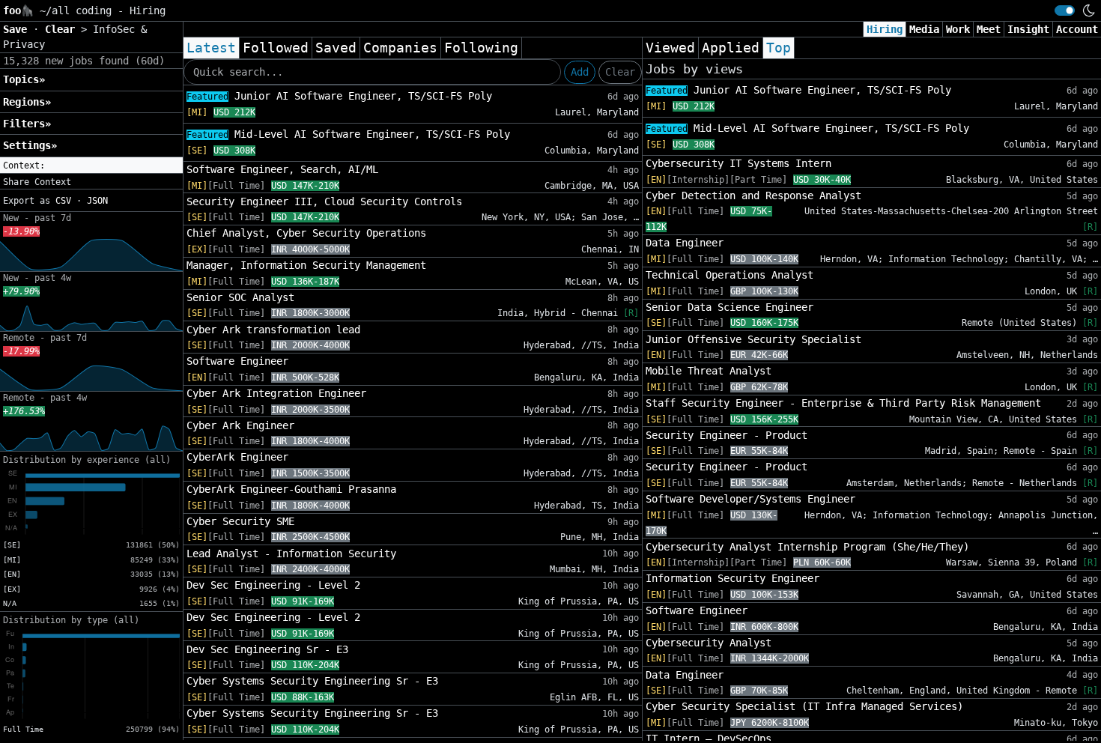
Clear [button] (63, 29)
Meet (989, 29)
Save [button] (18, 29)
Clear (620, 72)
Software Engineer (237, 361)
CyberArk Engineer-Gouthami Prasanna (291, 489)
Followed (276, 47)
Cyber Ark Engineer (240, 425)
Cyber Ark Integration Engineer (276, 393)
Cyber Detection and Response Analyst (753, 195)
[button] (91, 165)
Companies (400, 47)
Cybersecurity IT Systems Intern (738, 163)
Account (1077, 29)
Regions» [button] (27, 102)
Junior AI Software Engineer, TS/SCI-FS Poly (339, 96)
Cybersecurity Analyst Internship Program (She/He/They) (807, 547)
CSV (63, 200)
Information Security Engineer (732, 578)
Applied (730, 47)
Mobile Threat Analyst (708, 371)
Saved (336, 47)
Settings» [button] (30, 145)
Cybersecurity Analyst (708, 643)
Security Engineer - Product (726, 435)
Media (924, 29)
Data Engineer (685, 243)
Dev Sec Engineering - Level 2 (273, 585)
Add (580, 72)
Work (958, 29)
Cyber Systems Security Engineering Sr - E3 (312, 681)
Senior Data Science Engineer (729, 307)
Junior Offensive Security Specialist (753, 339)
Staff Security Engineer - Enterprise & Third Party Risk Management (843, 403)
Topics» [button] (24, 79)
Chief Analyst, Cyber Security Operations (306, 233)
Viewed (670, 47)
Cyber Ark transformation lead (273, 330)
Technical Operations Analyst (729, 275)
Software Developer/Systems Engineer (750, 499)
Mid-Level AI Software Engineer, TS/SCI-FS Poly (348, 134)
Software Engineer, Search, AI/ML (282, 169)
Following (481, 47)
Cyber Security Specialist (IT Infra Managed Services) (804, 706)
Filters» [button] (27, 124)
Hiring (885, 29)
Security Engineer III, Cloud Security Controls (324, 201)
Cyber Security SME (240, 521)
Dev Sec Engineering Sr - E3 (267, 649)
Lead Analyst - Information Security (291, 553)
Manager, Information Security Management (306, 265)
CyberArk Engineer (237, 457)
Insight (1028, 29)
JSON (97, 200)
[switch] (1065, 10)
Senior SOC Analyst (240, 297)
